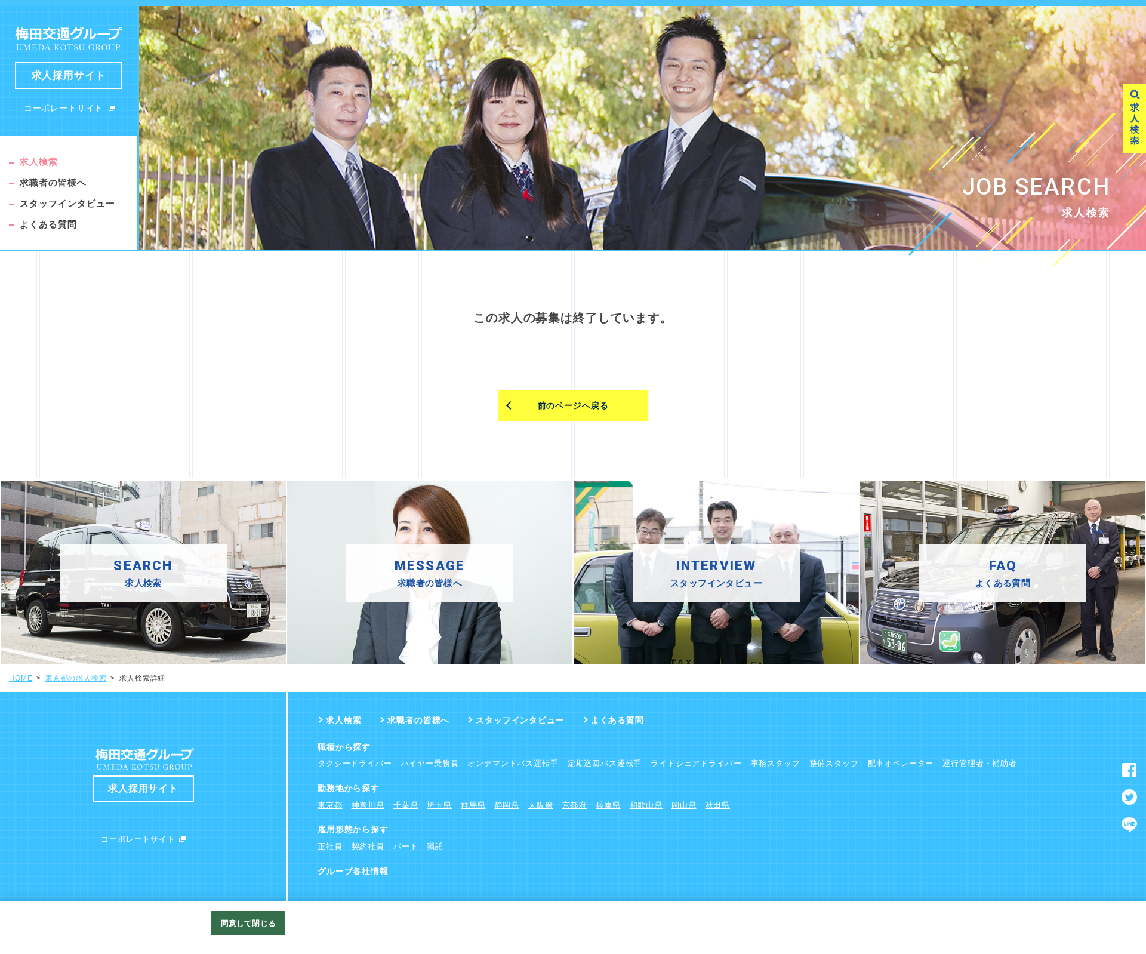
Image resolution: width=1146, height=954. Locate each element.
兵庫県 (608, 805)
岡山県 (684, 805)
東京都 (330, 805)
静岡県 (507, 805)
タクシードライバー (355, 763)
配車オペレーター (901, 763)
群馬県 (473, 805)
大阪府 (540, 805)
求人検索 (39, 161)
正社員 (330, 846)
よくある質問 (48, 224)
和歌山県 (646, 805)
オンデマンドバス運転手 (512, 763)
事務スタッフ (775, 763)
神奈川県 (368, 805)
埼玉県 (439, 805)
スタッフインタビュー (68, 203)
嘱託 (435, 846)
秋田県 (718, 805)
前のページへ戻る (573, 405)
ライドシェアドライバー (696, 763)
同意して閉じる (248, 923)
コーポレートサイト (64, 108)
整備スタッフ (834, 763)
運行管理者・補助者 (979, 763)
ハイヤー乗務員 (430, 763)
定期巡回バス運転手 (605, 763)
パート (405, 846)
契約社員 (368, 846)
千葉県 (405, 805)
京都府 (574, 805)
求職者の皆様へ (53, 182)
